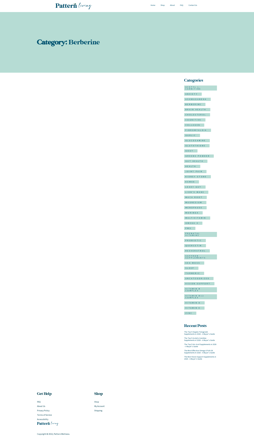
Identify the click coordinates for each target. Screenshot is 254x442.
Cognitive (193, 120)
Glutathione (195, 145)
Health (190, 166)
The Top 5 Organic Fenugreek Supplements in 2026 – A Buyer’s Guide (199, 333)
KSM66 (190, 182)
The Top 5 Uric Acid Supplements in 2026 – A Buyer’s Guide (200, 345)
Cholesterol (195, 114)
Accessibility (42, 419)
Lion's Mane (194, 192)
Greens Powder (197, 156)
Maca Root (194, 197)
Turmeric (192, 273)
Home (153, 5)
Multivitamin (195, 218)
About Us (41, 406)
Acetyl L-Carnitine (193, 88)
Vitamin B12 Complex (194, 297)
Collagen (192, 125)
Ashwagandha (196, 99)
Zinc (188, 313)
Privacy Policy (43, 410)
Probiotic (193, 240)
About (172, 5)
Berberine (193, 104)
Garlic (190, 135)
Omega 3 (191, 223)
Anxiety (191, 94)
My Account (99, 406)
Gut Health (194, 161)
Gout (189, 151)
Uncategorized (197, 278)
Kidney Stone (196, 176)
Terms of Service (44, 415)
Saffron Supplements (195, 257)
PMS (188, 228)
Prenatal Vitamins (192, 234)
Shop (163, 5)
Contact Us (193, 5)
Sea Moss (192, 263)
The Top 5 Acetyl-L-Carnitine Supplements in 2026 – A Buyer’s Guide (199, 339)
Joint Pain (194, 171)
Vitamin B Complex (193, 290)
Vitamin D (193, 303)
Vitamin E (193, 308)
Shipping (98, 410)
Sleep (189, 268)
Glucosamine (195, 140)
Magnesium (193, 202)
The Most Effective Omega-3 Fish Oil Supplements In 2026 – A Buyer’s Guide (199, 351)
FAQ (181, 5)
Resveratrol (195, 251)
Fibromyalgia (196, 130)
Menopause (194, 207)
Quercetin (193, 245)
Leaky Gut (193, 187)
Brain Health (195, 109)
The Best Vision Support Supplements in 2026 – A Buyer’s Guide (200, 358)
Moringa (192, 213)
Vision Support (197, 283)
